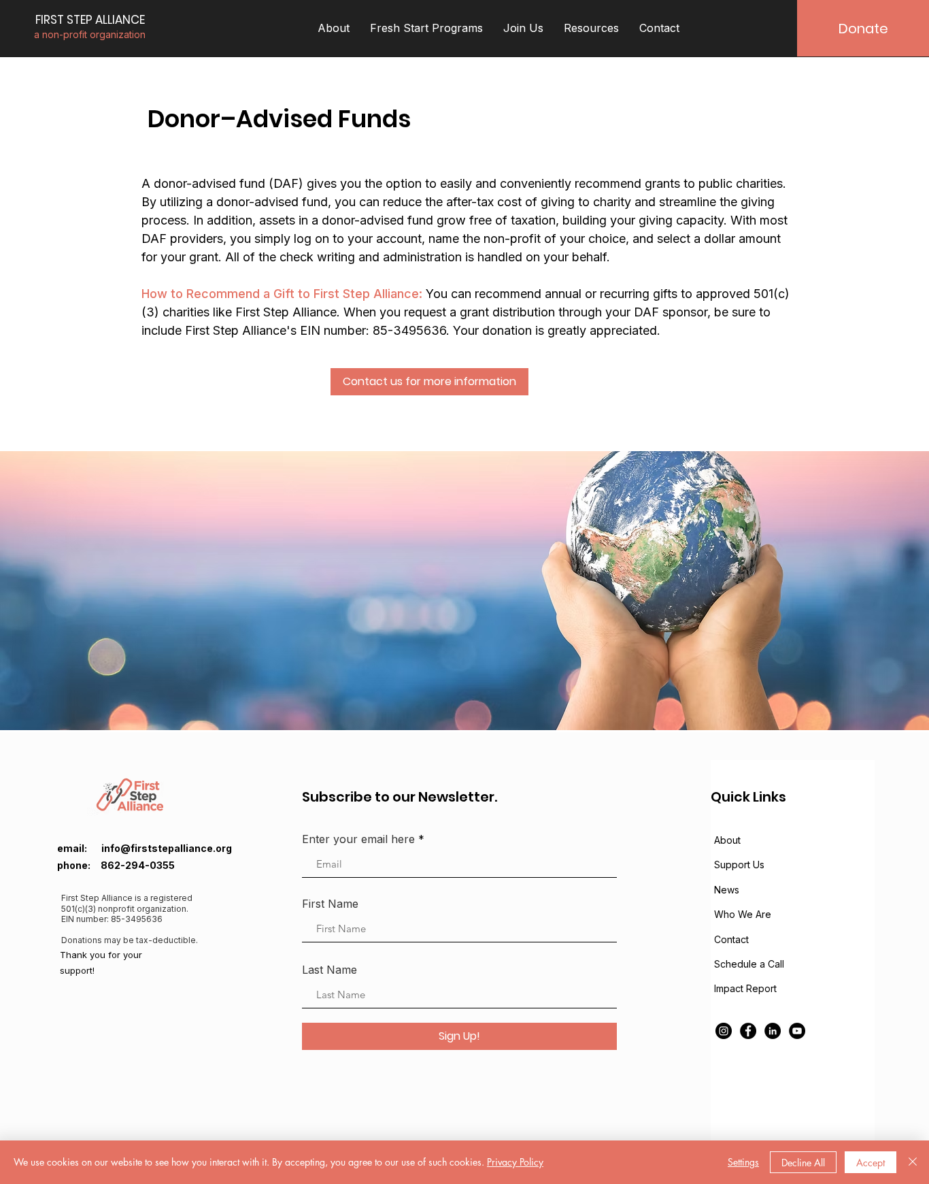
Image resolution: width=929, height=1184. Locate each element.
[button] (333, 28)
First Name (330, 903)
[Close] (913, 1162)
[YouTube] (797, 1031)
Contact (731, 939)
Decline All (803, 1162)
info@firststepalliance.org (166, 848)
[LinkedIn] (772, 1031)
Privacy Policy (515, 1161)
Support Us (739, 864)
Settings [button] (743, 1161)
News (726, 889)
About (727, 840)
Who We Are (742, 914)
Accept (870, 1162)
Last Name (329, 969)
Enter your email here (358, 839)
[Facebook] (748, 1031)
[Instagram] (723, 1031)
